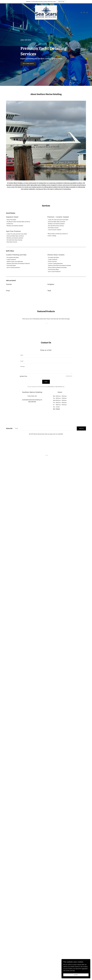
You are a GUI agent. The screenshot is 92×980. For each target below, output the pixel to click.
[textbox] (46, 355)
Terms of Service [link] (59, 386)
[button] (84, 12)
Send (46, 381)
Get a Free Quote (28, 63)
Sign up (81, 428)
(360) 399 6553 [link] (25, 40)
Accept (76, 974)
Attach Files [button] (24, 376)
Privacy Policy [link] (51, 386)
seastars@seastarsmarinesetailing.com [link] (32, 399)
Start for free (61, 1)
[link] (46, 12)
